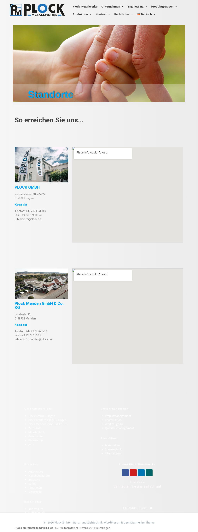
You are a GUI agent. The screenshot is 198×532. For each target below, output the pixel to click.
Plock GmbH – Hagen (41, 416)
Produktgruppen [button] (162, 6)
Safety (32, 483)
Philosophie (36, 440)
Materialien (112, 445)
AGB (31, 517)
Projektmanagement (118, 416)
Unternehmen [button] (110, 6)
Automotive (35, 471)
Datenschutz (36, 513)
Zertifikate (34, 428)
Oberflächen (113, 453)
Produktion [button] (80, 14)
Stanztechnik (113, 449)
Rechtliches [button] (121, 14)
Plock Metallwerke (85, 6)
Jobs (31, 444)
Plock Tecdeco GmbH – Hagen (47, 420)
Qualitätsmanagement (119, 428)
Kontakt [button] (101, 14)
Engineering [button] (135, 6)
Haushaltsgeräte (39, 475)
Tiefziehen (35, 488)
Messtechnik (36, 432)
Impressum (35, 509)
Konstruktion (113, 420)
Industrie (34, 479)
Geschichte (35, 436)
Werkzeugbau (114, 424)
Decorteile (35, 492)
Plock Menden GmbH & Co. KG (47, 424)
